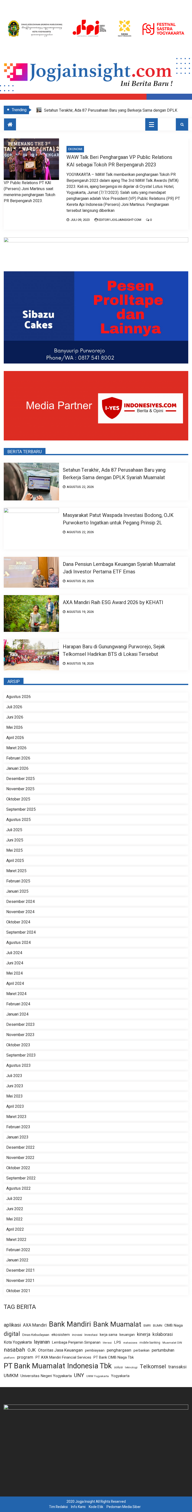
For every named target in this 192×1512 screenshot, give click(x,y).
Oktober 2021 (18, 1291)
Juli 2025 (14, 830)
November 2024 (20, 912)
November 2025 (20, 789)
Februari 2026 (18, 758)
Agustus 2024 (18, 943)
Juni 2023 (14, 1086)
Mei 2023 (14, 1096)
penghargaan (119, 1350)
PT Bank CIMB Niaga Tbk (114, 1357)
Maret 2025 (16, 871)
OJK (32, 1350)
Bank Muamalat (117, 1324)
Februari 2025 (18, 881)
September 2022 (21, 1178)
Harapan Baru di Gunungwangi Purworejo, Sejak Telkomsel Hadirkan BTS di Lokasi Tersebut (114, 650)
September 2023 (21, 1055)
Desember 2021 (20, 1270)
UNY (79, 1375)
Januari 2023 (17, 1137)
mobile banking (150, 1343)
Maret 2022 (16, 1240)
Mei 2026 (14, 728)
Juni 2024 (14, 963)
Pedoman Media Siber (123, 1507)
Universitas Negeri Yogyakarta (46, 1376)
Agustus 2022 (18, 1188)
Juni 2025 (14, 840)
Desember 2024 (20, 902)
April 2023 (15, 1107)
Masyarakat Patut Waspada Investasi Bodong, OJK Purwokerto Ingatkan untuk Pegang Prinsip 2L (118, 519)
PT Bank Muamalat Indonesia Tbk (58, 1366)
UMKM (11, 1375)
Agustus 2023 (18, 1066)
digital (12, 1334)
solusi (118, 1367)
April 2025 (15, 861)
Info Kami (78, 1507)
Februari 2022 (18, 1250)
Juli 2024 (14, 953)
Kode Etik (96, 1507)
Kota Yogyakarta (18, 1342)
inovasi (77, 1335)
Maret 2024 (16, 994)
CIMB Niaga (173, 1325)
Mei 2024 (14, 973)
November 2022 (20, 1158)
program (25, 1357)
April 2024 (15, 984)
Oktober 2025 (18, 799)
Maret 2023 (16, 1117)
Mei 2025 (14, 850)
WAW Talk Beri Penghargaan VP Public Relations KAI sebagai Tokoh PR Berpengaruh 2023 (119, 161)
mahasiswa (130, 1343)
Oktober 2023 (18, 1045)
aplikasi (12, 1325)
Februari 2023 (18, 1127)
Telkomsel (153, 1367)
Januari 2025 (17, 891)
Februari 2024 (18, 1004)
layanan (42, 1342)
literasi (107, 1343)
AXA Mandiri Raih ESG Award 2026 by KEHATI (113, 602)
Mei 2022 (14, 1219)
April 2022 (15, 1229)
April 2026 (15, 738)
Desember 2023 (20, 1025)
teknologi (131, 1367)
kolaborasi (162, 1334)
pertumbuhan (163, 1350)
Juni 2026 (14, 717)
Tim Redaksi (58, 1507)
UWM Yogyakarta (97, 1376)
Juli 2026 (14, 707)
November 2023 (20, 1035)
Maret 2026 (16, 748)
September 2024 (21, 932)
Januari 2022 (17, 1260)
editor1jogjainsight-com (119, 219)
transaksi (177, 1367)
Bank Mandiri (70, 1324)
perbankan (142, 1350)
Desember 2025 (20, 779)
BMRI (147, 1326)
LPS (117, 1342)
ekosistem (61, 1335)
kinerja (143, 1334)
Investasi (91, 1335)
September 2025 (21, 809)
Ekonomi (75, 149)
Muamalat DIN (172, 1343)
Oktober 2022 (18, 1168)
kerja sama (108, 1334)
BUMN (157, 1325)
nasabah (14, 1350)
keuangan (127, 1334)
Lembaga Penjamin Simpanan (76, 1342)
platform (9, 1358)
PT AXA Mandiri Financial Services (63, 1357)
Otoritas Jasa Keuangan (60, 1350)
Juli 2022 (14, 1199)
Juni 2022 (14, 1209)
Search (182, 124)
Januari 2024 (17, 1014)
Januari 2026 (17, 768)
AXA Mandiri (35, 1325)
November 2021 (20, 1281)
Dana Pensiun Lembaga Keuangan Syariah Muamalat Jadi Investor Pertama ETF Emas (119, 568)
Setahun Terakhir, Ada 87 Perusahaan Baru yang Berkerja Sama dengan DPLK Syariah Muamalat (114, 473)
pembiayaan (94, 1350)
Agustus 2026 (18, 697)
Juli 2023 (14, 1076)
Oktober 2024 (18, 922)
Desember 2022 (20, 1147)
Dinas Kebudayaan (35, 1334)
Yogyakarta (120, 1376)
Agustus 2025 (18, 820)
